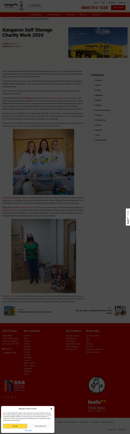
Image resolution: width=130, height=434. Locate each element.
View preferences (40, 426)
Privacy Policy (28, 430)
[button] (51, 409)
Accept (15, 426)
